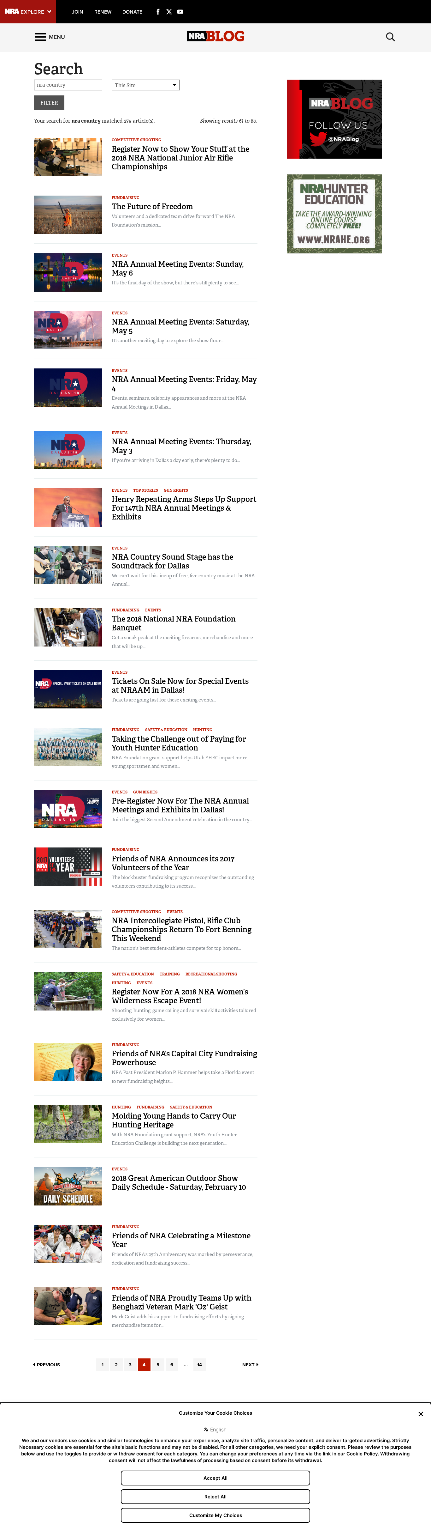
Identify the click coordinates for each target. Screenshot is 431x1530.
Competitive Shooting (136, 140)
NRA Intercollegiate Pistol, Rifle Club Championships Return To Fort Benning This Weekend (181, 929)
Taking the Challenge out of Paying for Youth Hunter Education (179, 743)
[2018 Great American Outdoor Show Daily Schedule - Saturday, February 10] (68, 1185)
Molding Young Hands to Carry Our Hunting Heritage (174, 1120)
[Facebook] (158, 4)
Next (249, 1365)
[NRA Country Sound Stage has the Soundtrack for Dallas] (68, 564)
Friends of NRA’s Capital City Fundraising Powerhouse (184, 1058)
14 (199, 1365)
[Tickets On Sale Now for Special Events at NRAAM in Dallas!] (68, 689)
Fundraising (125, 197)
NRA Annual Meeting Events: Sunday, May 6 (178, 268)
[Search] (390, 37)
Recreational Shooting (211, 974)
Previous (48, 1365)
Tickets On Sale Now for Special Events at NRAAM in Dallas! (180, 685)
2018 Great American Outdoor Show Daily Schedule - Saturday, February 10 (179, 1182)
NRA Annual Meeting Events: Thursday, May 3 (181, 446)
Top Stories (145, 490)
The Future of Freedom (152, 206)
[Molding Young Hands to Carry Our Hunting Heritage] (68, 1123)
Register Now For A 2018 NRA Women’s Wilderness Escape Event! (180, 996)
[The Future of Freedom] (68, 214)
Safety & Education (166, 729)
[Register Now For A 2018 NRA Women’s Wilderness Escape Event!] (68, 990)
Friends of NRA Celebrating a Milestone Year (181, 1240)
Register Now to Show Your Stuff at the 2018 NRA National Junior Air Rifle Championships (180, 158)
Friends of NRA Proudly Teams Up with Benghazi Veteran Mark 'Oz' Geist (181, 1302)
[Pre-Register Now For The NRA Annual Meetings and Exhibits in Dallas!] (68, 808)
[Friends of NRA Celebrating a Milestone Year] (68, 1243)
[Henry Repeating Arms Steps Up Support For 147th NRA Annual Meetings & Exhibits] (68, 507)
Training (170, 974)
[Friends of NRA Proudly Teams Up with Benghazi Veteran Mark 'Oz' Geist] (68, 1305)
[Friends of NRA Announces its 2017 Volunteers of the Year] (68, 866)
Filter (49, 103)
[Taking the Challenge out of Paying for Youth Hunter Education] (68, 746)
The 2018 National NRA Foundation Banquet (174, 623)
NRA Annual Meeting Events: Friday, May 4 (184, 383)
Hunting (202, 729)
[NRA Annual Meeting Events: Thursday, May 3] (68, 449)
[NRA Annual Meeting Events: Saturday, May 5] (68, 329)
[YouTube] (180, 4)
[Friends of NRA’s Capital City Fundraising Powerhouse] (68, 1061)
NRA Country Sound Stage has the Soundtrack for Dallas (172, 561)
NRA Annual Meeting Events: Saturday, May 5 (180, 326)
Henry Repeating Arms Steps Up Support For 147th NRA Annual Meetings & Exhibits (184, 508)
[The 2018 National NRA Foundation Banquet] (68, 626)
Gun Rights (176, 490)
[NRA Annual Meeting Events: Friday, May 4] (68, 387)
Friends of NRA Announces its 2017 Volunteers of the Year (173, 863)
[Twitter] (169, 4)
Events (119, 255)
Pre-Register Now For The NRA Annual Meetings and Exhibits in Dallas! (180, 805)
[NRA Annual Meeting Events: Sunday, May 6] (68, 272)
